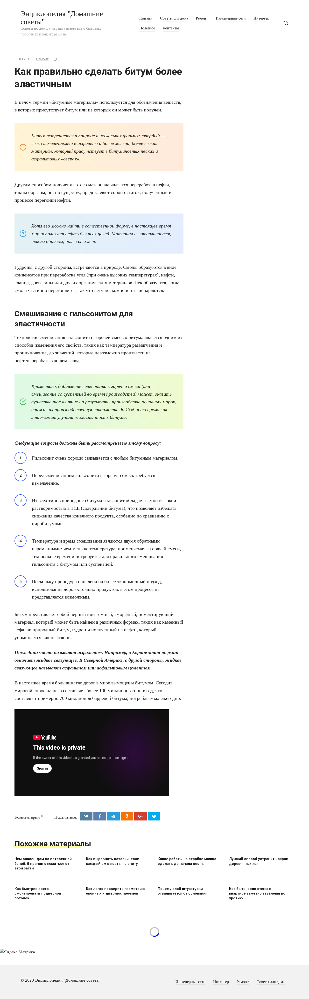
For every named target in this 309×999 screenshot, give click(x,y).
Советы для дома (174, 18)
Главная (145, 18)
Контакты (171, 28)
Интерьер (261, 18)
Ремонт (202, 18)
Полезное (147, 28)
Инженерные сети (231, 18)
